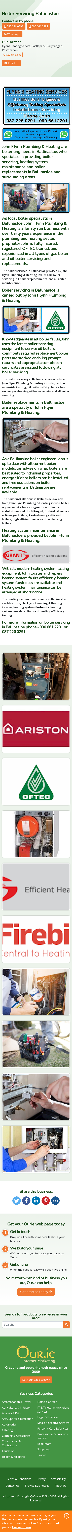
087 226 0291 (14, 26)
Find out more (21, 1527)
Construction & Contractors (11, 1443)
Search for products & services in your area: (36, 1316)
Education (8, 1451)
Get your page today (35, 1380)
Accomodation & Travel (16, 1402)
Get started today (34, 1291)
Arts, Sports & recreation (17, 1419)
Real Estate (44, 1444)
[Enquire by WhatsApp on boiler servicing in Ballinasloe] (36, 135)
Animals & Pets (11, 1413)
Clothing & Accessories (16, 1436)
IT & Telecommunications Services (53, 1409)
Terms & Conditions (18, 1479)
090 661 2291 (39, 26)
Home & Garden (47, 1402)
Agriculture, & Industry (16, 1407)
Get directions (13, 54)
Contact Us (12, 1485)
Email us (13, 63)
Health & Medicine (13, 1457)
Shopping (43, 1449)
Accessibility (58, 1479)
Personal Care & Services (52, 1428)
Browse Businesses (37, 1485)
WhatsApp (13, 34)
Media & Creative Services (53, 1423)
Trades (41, 1455)
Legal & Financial (47, 1417)
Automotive (9, 1424)
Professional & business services (52, 1436)
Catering (7, 1430)
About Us (60, 1485)
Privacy (41, 1479)
